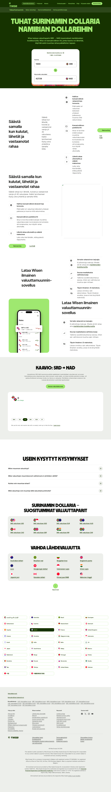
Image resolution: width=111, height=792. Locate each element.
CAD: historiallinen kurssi (14, 703)
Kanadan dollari (39, 577)
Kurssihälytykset (61, 725)
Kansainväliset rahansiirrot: (16, 697)
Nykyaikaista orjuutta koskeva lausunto (43, 741)
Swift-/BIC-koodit (61, 721)
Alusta (46, 3)
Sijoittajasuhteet (12, 723)
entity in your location (74, 776)
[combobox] (71, 64)
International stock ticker (63, 719)
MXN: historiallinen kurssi (54, 701)
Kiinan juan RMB (63, 577)
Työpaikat (10, 719)
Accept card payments (38, 728)
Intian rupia (84, 569)
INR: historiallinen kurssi (29, 703)
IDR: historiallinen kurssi (28, 705)
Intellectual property (62, 741)
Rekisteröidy (97, 3)
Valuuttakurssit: (12, 693)
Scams (82, 741)
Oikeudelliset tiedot (37, 737)
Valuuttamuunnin (61, 717)
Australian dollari (16, 561)
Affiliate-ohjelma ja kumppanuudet (17, 725)
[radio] (14, 419)
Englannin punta (86, 561)
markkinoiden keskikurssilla (84, 326)
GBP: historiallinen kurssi (39, 701)
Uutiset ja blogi (61, 713)
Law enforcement (37, 743)
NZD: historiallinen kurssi (43, 703)
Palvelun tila (11, 721)
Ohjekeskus (11, 727)
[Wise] (14, 4)
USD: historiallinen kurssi (87, 703)
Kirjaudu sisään (85, 3)
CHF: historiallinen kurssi (14, 705)
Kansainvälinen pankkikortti (40, 717)
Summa (36, 59)
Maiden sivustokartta (86, 739)
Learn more (57, 425)
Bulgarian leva (62, 561)
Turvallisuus (11, 715)
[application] (24, 409)
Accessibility (11, 728)
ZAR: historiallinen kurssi (58, 703)
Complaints (59, 739)
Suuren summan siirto (38, 719)
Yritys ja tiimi (11, 713)
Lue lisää (100, 137)
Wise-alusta (35, 723)
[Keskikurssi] (63, 53)
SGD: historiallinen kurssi (72, 703)
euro (12, 569)
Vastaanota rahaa (37, 721)
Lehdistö (10, 717)
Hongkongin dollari (41, 569)
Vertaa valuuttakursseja (63, 727)
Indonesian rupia (63, 569)
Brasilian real (38, 561)
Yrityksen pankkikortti (38, 725)
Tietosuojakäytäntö (61, 737)
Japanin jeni (14, 577)
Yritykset (39, 3)
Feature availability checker (15, 730)
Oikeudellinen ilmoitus (86, 737)
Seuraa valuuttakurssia (55, 386)
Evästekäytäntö (36, 739)
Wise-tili (34, 715)
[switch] (55, 70)
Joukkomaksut (36, 727)
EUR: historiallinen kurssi (68, 701)
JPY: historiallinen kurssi (82, 701)
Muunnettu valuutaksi (40, 74)
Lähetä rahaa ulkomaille (38, 713)
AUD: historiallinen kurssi (24, 701)
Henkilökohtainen (28, 3)
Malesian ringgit (86, 577)
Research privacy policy (63, 715)
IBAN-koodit (60, 723)
